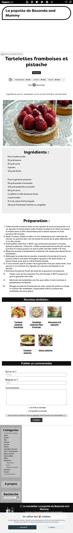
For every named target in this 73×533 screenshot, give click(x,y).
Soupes (6, 472)
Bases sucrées (9, 454)
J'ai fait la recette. (37, 407)
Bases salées (8, 456)
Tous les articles (9, 474)
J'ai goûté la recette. (37, 411)
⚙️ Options (51, 527)
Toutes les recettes (11, 433)
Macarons (7, 460)
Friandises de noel (10, 449)
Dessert (6, 442)
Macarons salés (12, 467)
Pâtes (6, 458)
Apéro (6, 435)
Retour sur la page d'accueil (13, 54)
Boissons (7, 470)
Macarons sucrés (10, 464)
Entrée (6, 438)
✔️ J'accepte (22, 527)
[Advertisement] (36, 37)
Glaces (6, 447)
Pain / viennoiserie (11, 451)
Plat (5, 440)
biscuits (6, 445)
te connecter (34, 415)
